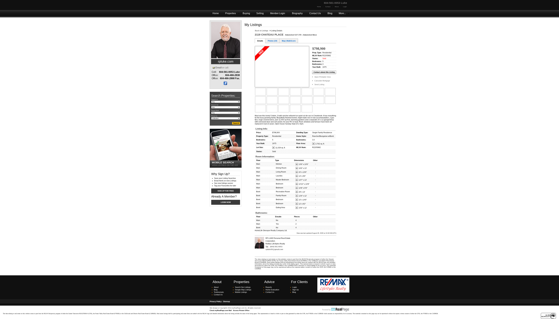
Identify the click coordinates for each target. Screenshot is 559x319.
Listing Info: (261, 128)
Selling (260, 13)
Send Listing (319, 85)
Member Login (277, 13)
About (337, 6)
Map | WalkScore (289, 41)
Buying (246, 13)
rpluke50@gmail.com (274, 249)
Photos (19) (272, 41)
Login (345, 6)
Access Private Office (241, 310)
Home (319, 6)
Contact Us (315, 13)
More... (342, 13)
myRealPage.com (335, 310)
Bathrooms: (261, 213)
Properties (230, 13)
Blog (330, 13)
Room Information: (265, 156)
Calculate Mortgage (322, 81)
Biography (297, 13)
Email (218, 67)
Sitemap (226, 302)
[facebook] (225, 84)
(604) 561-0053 (276, 247)
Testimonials (219, 292)
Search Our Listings (243, 287)
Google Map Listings (243, 290)
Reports (269, 287)
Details (260, 41)
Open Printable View (322, 77)
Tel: (267, 247)
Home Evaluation (272, 290)
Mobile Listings (241, 292)
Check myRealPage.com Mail (221, 310)
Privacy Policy (216, 302)
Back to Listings (261, 31)
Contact (327, 6)
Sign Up (295, 290)
